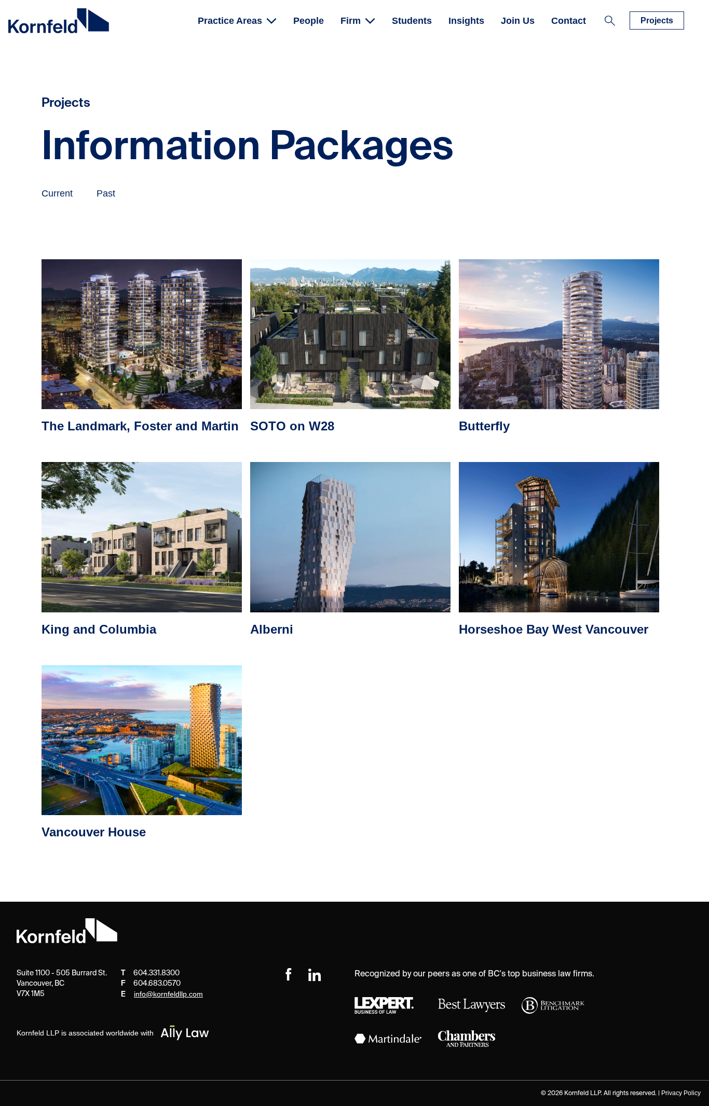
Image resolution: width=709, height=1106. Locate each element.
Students (412, 21)
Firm (350, 21)
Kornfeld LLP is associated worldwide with (85, 1033)
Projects (656, 20)
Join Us (518, 21)
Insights (466, 21)
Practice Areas (230, 21)
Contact (568, 21)
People (308, 21)
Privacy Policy (681, 1093)
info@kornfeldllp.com (168, 994)
